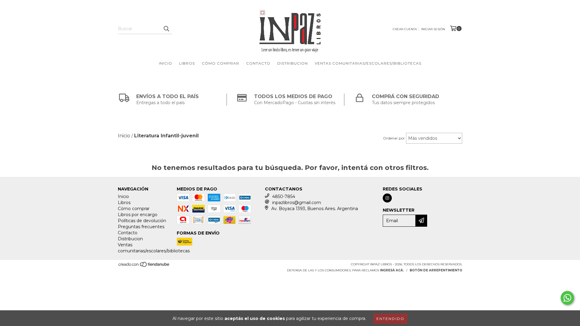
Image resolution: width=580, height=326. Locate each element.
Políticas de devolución (142, 220)
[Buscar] (166, 28)
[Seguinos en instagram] (387, 198)
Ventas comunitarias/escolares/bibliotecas (368, 63)
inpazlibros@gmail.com (296, 202)
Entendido (390, 318)
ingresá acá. (392, 270)
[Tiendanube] (144, 266)
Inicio (165, 63)
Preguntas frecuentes (141, 226)
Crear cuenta (405, 29)
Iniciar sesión (433, 29)
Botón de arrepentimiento (436, 270)
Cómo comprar (220, 63)
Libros (187, 63)
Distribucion (292, 63)
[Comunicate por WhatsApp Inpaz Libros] (567, 298)
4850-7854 (283, 196)
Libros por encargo (137, 214)
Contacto (258, 63)
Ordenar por (394, 138)
